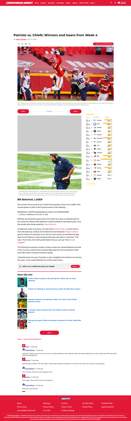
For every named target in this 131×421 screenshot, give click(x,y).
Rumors (43, 3)
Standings (60, 3)
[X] (115, 2)
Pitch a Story (22, 407)
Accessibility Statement (26, 410)
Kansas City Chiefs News (32, 339)
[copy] (29, 44)
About (19, 403)
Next (75, 111)
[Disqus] (69, 367)
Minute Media (15, 415)
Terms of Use (66, 407)
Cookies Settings (67, 410)
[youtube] (119, 2)
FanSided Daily (107, 403)
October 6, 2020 (42, 214)
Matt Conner (21, 39)
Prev (23, 111)
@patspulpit (40, 212)
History (74, 3)
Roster (68, 3)
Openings (46, 403)
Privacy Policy (48, 407)
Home (19, 339)
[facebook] (111, 2)
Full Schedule (91, 183)
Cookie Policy (87, 407)
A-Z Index (46, 410)
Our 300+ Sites (87, 403)
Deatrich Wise (59, 229)
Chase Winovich (50, 224)
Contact (64, 403)
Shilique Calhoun (71, 232)
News (37, 3)
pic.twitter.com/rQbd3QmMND (57, 212)
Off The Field (83, 3)
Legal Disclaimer (107, 407)
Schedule (51, 3)
